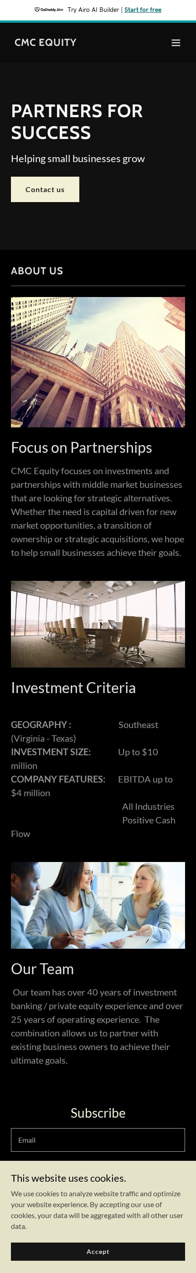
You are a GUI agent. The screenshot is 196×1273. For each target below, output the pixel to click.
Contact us (45, 189)
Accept (98, 1251)
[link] (46, 43)
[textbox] (98, 1140)
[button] (176, 43)
